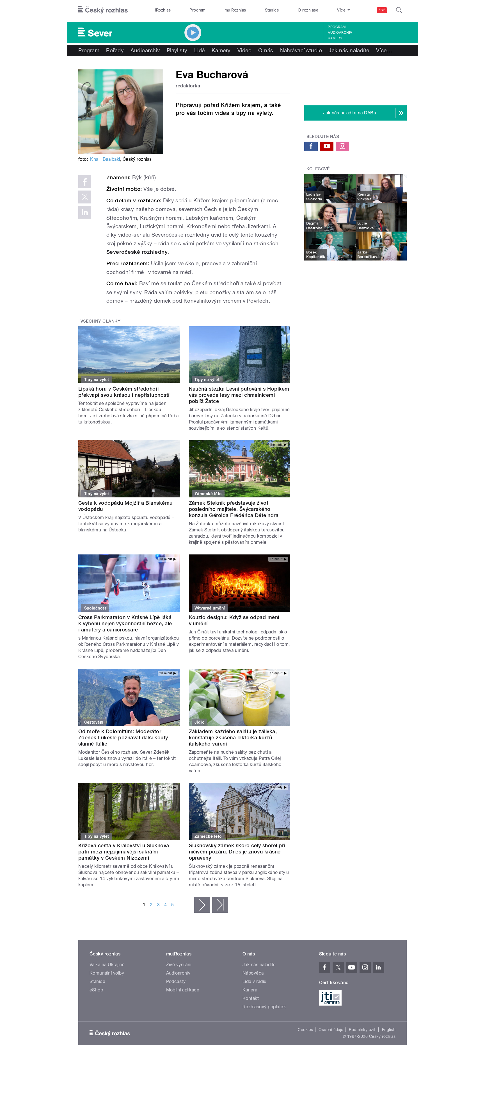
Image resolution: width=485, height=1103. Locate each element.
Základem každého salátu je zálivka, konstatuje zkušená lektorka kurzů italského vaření (233, 737)
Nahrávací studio (301, 50)
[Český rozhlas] (103, 10)
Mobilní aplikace (183, 990)
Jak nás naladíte (349, 50)
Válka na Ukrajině (107, 964)
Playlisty (177, 50)
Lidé (199, 50)
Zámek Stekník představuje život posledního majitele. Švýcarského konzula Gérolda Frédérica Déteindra (234, 509)
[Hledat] (399, 10)
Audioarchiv (340, 33)
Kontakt (250, 998)
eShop (96, 990)
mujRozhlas (235, 10)
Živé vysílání (178, 964)
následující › (202, 905)
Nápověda (253, 973)
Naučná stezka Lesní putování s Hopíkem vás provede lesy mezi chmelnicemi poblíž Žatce (239, 395)
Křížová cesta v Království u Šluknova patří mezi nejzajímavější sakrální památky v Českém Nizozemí (123, 851)
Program (197, 10)
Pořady (115, 50)
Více (384, 50)
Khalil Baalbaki (105, 159)
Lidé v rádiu (254, 981)
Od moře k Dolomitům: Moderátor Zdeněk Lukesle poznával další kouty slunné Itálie (123, 737)
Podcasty (176, 981)
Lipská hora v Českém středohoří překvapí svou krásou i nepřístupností (124, 392)
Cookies (305, 1029)
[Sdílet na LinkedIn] (84, 212)
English (388, 1029)
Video (244, 50)
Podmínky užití (362, 1029)
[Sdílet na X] (84, 197)
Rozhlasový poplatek (264, 1006)
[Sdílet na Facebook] (84, 181)
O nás (265, 50)
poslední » (220, 905)
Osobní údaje (331, 1029)
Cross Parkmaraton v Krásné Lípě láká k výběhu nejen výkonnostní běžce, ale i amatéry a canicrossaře (125, 623)
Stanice (272, 10)
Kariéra (249, 990)
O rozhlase (308, 10)
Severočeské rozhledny (137, 252)
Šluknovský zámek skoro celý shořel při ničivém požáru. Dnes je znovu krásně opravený (237, 851)
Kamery (335, 38)
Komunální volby (107, 973)
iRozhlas (163, 10)
